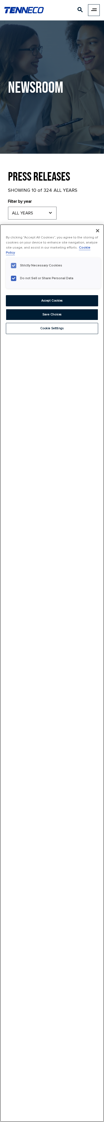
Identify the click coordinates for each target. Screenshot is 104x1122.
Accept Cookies (52, 300)
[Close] (97, 231)
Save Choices (52, 314)
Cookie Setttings (51, 328)
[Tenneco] (24, 10)
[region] (52, 673)
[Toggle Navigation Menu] (94, 10)
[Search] (80, 10)
